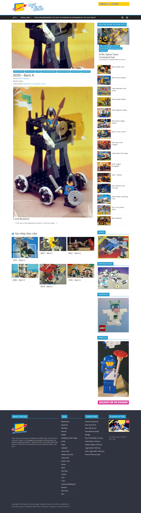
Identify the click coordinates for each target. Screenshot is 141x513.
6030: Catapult (23, 78)
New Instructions (90, 425)
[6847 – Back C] (53, 238)
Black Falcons (30, 71)
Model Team (65, 461)
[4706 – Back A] (80, 265)
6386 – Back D (19, 280)
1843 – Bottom (117, 175)
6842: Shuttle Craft (118, 67)
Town (63, 481)
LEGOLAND (65, 458)
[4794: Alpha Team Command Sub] (113, 29)
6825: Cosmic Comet (119, 132)
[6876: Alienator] (104, 217)
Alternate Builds (19, 71)
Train (63, 478)
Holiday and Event (67, 454)
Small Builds (85, 71)
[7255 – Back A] (25, 238)
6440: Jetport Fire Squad (120, 153)
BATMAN (64, 428)
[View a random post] (127, 17)
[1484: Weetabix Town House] (104, 88)
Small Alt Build (76, 71)
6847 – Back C (47, 253)
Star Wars (64, 471)
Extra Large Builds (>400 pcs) (94, 451)
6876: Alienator (117, 218)
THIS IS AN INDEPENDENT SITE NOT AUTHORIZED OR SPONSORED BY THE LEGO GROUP (65, 17)
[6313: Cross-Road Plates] (104, 206)
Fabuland (64, 448)
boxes (31, 440)
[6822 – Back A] (80, 238)
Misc (62, 494)
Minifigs (87, 435)
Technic (63, 474)
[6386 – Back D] (25, 265)
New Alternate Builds (92, 431)
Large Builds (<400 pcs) (93, 448)
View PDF (26, 84)
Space (63, 468)
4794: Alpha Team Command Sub (108, 56)
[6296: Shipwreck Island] (104, 109)
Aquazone (64, 425)
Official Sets (103, 51)
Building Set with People (69, 438)
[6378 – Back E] (53, 265)
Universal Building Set (68, 484)
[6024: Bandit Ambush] (104, 98)
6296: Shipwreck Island (119, 110)
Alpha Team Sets (114, 46)
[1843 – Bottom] (104, 174)
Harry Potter (65, 451)
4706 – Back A (74, 280)
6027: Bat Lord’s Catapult (117, 144)
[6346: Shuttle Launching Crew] (104, 196)
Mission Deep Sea (116, 48)
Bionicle (63, 431)
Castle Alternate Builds (49, 71)
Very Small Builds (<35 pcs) (94, 438)
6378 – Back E (47, 286)
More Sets (64, 491)
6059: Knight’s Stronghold (116, 165)
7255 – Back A (19, 260)
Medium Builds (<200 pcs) (93, 445)
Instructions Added (63, 71)
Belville (63, 435)
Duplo (63, 445)
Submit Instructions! (91, 422)
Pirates (63, 464)
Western (64, 487)
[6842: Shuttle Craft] (104, 66)
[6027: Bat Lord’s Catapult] (104, 142)
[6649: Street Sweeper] (104, 77)
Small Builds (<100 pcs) (92, 441)
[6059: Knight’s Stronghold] (104, 163)
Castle (38, 71)
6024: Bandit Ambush (119, 99)
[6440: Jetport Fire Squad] (104, 152)
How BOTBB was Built (92, 454)
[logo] (19, 421)
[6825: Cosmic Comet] (104, 131)
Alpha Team (103, 46)
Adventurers (65, 422)
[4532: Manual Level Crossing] (104, 185)
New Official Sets (90, 428)
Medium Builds (104, 48)
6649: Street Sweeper (119, 78)
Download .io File (38, 84)
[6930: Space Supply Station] (104, 120)
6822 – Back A (74, 253)
